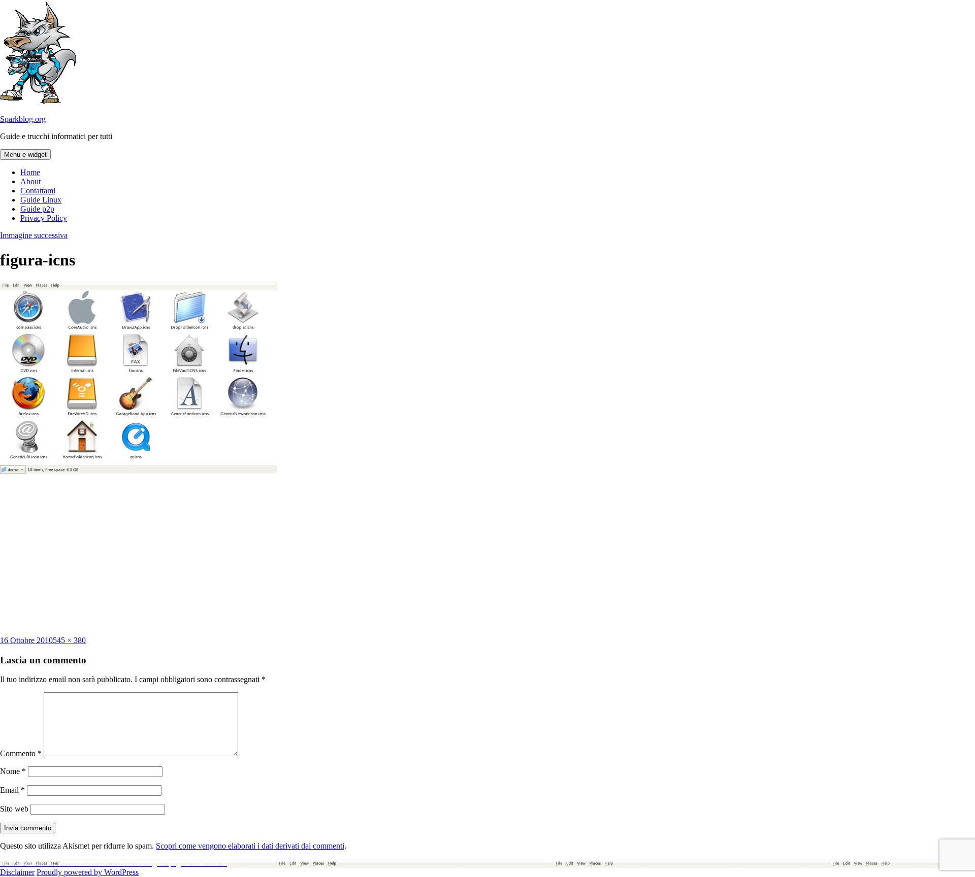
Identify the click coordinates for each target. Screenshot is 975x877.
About (30, 181)
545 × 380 (69, 640)
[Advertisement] (487, 555)
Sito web (14, 808)
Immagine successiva (34, 235)
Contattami (37, 190)
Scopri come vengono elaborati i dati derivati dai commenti (250, 845)
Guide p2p (37, 209)
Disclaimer (17, 872)
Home (30, 172)
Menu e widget (25, 154)
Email (12, 790)
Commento (21, 753)
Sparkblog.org (23, 119)
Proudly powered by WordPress (88, 872)
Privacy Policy (43, 218)
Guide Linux (40, 199)
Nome (13, 771)
